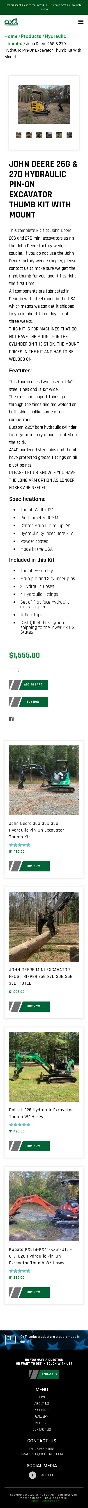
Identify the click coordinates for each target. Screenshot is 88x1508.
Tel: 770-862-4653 (42, 1449)
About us (41, 1404)
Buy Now (33, 702)
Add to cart (33, 684)
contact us (49, 1374)
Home (11, 36)
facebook (47, 1475)
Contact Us (41, 1430)
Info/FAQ (42, 1423)
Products (31, 36)
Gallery (41, 1416)
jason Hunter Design (45, 1500)
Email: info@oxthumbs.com (42, 1454)
